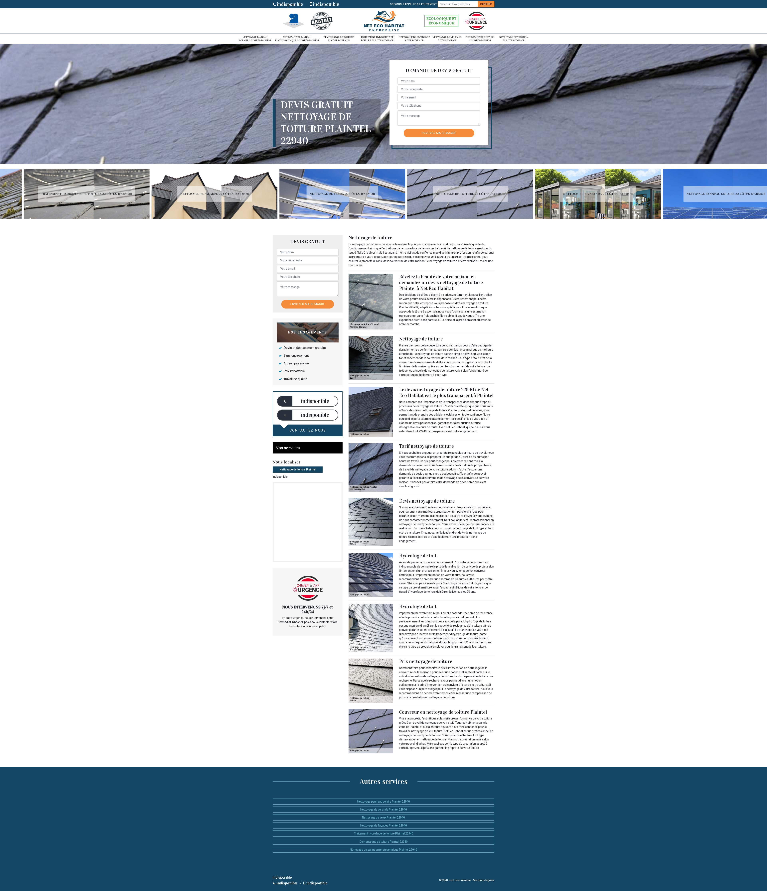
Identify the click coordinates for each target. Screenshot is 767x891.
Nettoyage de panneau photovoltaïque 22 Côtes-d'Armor (297, 39)
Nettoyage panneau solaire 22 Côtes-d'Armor (255, 39)
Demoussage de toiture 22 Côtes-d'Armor (339, 39)
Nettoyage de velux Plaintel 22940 (383, 817)
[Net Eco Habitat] (383, 21)
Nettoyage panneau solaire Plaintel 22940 (383, 801)
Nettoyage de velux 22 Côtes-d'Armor (447, 39)
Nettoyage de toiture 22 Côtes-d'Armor (480, 39)
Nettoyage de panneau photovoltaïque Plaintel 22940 (383, 849)
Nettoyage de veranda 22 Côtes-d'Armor (513, 39)
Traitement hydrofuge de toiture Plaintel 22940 (383, 833)
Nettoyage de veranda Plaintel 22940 (383, 809)
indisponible (289, 4)
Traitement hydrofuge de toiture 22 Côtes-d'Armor (377, 39)
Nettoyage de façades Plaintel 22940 (383, 825)
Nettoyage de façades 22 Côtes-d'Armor (414, 39)
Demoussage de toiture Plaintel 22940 (384, 841)
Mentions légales (483, 880)
